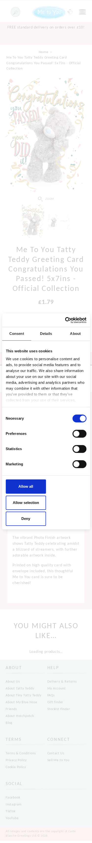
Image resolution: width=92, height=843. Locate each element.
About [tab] (75, 333)
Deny (25, 518)
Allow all (25, 486)
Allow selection (26, 502)
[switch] (79, 434)
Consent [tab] (16, 333)
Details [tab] (46, 333)
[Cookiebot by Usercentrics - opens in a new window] (65, 320)
